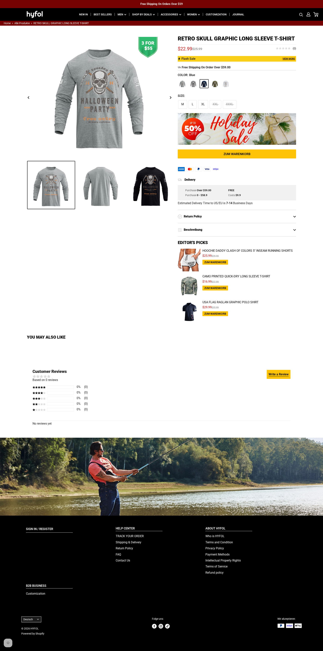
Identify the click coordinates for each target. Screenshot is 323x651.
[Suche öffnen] (301, 14)
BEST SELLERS (103, 14)
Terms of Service (216, 566)
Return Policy (124, 548)
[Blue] (204, 83)
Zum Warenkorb (237, 154)
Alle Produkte (22, 23)
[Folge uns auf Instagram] (161, 626)
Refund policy (214, 572)
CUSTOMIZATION (216, 14)
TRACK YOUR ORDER (130, 536)
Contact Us (123, 560)
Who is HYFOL (214, 536)
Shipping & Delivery (128, 542)
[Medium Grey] (182, 83)
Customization (35, 593)
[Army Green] (214, 83)
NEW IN (83, 14)
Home (7, 23)
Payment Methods (217, 554)
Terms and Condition (219, 542)
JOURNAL (238, 14)
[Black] (193, 83)
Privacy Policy (214, 548)
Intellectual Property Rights (223, 560)
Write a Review (279, 374)
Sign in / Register (39, 529)
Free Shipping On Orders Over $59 (161, 4)
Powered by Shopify (32, 633)
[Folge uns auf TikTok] (167, 626)
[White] (225, 83)
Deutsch (28, 619)
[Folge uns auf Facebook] (154, 626)
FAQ (118, 554)
